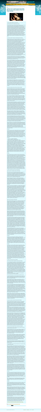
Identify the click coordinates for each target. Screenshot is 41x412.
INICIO (7, 6)
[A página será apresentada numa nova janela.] (16, 17)
